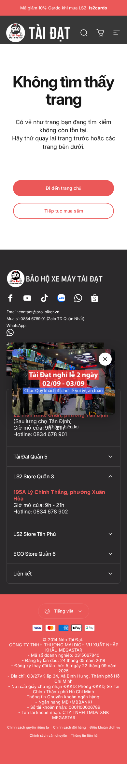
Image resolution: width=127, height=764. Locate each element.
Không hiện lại (63, 426)
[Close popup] (105, 359)
